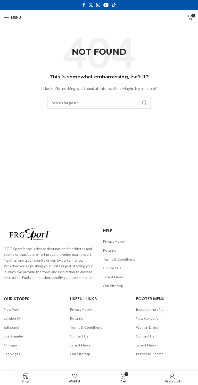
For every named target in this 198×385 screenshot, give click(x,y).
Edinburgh (12, 327)
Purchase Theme (149, 354)
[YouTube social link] (106, 5)
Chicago (10, 345)
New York (11, 309)
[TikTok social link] (113, 5)
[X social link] (91, 5)
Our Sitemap (113, 285)
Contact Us (112, 268)
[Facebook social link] (84, 5)
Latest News (113, 277)
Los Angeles (14, 336)
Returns (109, 250)
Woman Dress (147, 327)
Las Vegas (12, 354)
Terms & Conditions (119, 259)
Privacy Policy (114, 241)
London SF (12, 318)
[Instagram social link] (98, 5)
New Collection (148, 318)
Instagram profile (149, 309)
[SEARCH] (145, 103)
